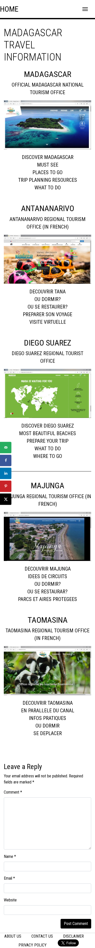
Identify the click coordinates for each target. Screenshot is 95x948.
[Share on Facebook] (5, 460)
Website (10, 900)
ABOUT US (12, 936)
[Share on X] (5, 499)
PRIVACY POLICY (32, 945)
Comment (13, 792)
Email (9, 878)
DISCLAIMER (73, 936)
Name (10, 856)
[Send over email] (5, 447)
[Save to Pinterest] (5, 486)
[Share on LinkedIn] (5, 473)
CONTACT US (42, 936)
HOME (9, 9)
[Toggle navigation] (85, 9)
